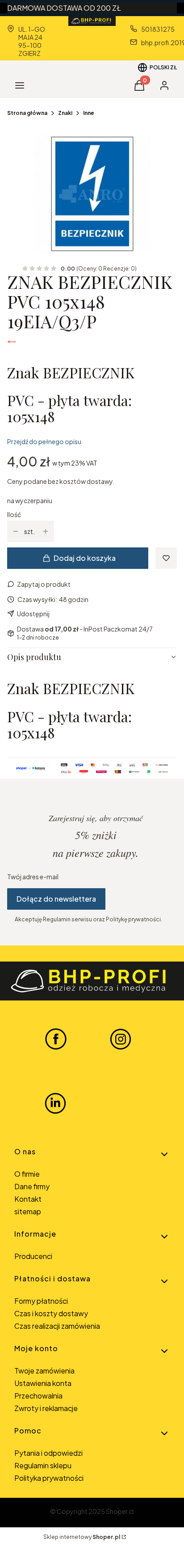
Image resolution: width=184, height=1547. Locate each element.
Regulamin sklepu (42, 1465)
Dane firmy (32, 1186)
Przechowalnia (38, 1395)
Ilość (14, 514)
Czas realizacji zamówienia (57, 1326)
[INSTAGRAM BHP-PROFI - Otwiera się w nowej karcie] (120, 1038)
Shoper (117, 1511)
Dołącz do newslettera (56, 898)
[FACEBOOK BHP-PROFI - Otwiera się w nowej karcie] (56, 1038)
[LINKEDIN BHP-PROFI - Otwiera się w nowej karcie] (55, 1103)
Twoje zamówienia (44, 1370)
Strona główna (27, 113)
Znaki (65, 113)
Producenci (33, 1256)
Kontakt (28, 1199)
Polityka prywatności (49, 1478)
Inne (88, 113)
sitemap (27, 1211)
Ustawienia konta (42, 1383)
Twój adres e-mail (33, 877)
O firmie (27, 1173)
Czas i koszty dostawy (51, 1313)
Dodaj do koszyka (85, 558)
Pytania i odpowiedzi (48, 1453)
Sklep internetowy (81, 1537)
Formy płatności (41, 1300)
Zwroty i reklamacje (46, 1408)
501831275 (158, 29)
